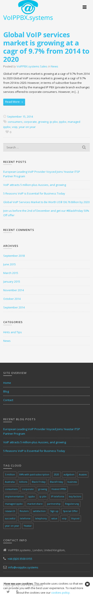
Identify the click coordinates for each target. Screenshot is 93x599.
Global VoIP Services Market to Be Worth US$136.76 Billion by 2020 (46, 202)
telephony (41, 518)
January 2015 (11, 281)
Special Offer (70, 511)
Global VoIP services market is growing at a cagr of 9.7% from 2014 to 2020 (46, 47)
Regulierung (72, 503)
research (10, 511)
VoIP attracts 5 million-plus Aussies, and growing (34, 185)
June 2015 (9, 264)
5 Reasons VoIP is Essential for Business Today (34, 193)
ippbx (62, 122)
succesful (10, 518)
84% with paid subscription (34, 474)
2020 (56, 474)
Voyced (75, 518)
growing (43, 122)
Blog (6, 391)
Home (7, 383)
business (72, 481)
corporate (30, 122)
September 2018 (14, 256)
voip (15, 127)
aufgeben (69, 474)
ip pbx (54, 122)
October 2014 (12, 299)
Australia (10, 481)
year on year (27, 127)
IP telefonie (57, 496)
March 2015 (10, 273)
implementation (14, 496)
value (54, 518)
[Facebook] (17, 591)
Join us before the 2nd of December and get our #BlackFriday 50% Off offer (46, 213)
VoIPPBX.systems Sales (32, 66)
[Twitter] (8, 591)
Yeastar (28, 525)
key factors (75, 496)
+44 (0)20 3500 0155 (20, 559)
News (54, 66)
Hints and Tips (12, 332)
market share (35, 503)
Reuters (24, 511)
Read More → (14, 102)
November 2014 (13, 290)
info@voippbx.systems (23, 567)
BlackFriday (56, 481)
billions (23, 481)
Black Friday (38, 481)
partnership (54, 503)
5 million (10, 474)
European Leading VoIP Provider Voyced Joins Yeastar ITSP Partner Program (41, 174)
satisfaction (39, 511)
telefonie (25, 518)
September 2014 (14, 307)
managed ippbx (14, 503)
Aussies (83, 474)
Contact (8, 400)
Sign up (54, 511)
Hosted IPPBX (58, 489)
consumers (15, 122)
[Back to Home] (28, 10)
